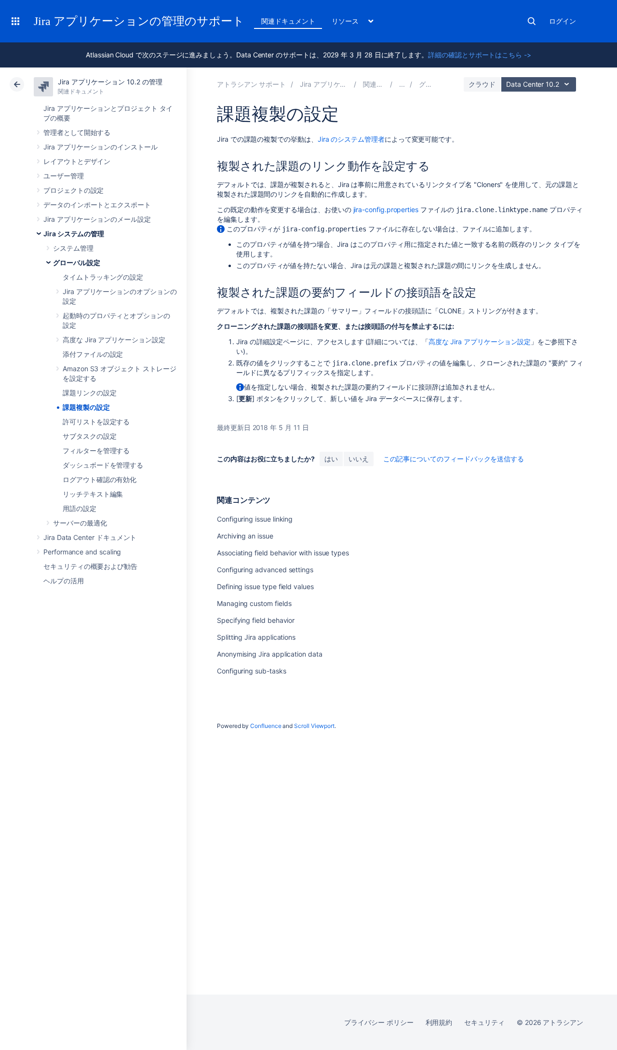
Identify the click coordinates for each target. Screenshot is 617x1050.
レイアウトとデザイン (76, 161)
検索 (531, 21)
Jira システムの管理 (73, 233)
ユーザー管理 (63, 176)
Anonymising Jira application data (269, 654)
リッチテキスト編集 (93, 494)
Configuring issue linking (255, 519)
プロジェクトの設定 (73, 190)
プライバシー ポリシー (378, 1022)
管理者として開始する (76, 132)
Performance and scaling (82, 552)
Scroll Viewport (314, 725)
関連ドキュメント (288, 21)
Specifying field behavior (256, 620)
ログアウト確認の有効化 (99, 479)
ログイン (562, 21)
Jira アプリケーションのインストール (100, 147)
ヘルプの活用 (63, 581)
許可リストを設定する (96, 421)
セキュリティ (484, 1022)
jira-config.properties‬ (385, 209)
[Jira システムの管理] (402, 84)
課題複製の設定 (86, 407)
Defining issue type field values (265, 586)
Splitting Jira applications (256, 637)
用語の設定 (79, 508)
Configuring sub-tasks (251, 671)
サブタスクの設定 (89, 436)
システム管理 (73, 248)
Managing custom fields (254, 603)
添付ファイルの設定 (93, 354)
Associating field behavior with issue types (283, 553)
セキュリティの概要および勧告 (90, 566)
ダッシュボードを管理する (103, 465)
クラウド (482, 84)
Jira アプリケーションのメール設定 (97, 219)
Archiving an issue (245, 536)
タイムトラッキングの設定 (103, 277)
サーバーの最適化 (80, 523)
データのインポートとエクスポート (97, 205)
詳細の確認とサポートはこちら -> (479, 55)
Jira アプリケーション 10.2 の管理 (110, 82)
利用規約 (439, 1022)
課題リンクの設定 (89, 393)
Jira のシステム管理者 (351, 139)
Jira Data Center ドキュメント (89, 537)
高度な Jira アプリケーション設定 (114, 340)
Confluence (265, 725)
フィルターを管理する (96, 450)
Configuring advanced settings (265, 569)
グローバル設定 (76, 262)
